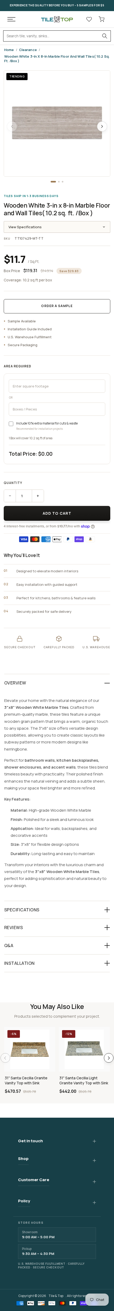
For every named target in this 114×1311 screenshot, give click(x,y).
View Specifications (25, 227)
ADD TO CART (57, 513)
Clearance (28, 50)
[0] (101, 19)
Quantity (13, 483)
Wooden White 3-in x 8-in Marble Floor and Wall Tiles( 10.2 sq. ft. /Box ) (56, 58)
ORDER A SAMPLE (57, 306)
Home (9, 50)
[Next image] (102, 126)
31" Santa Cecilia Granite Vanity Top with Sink (26, 1080)
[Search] (105, 36)
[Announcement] (57, 5)
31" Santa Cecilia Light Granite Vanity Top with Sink (83, 1080)
